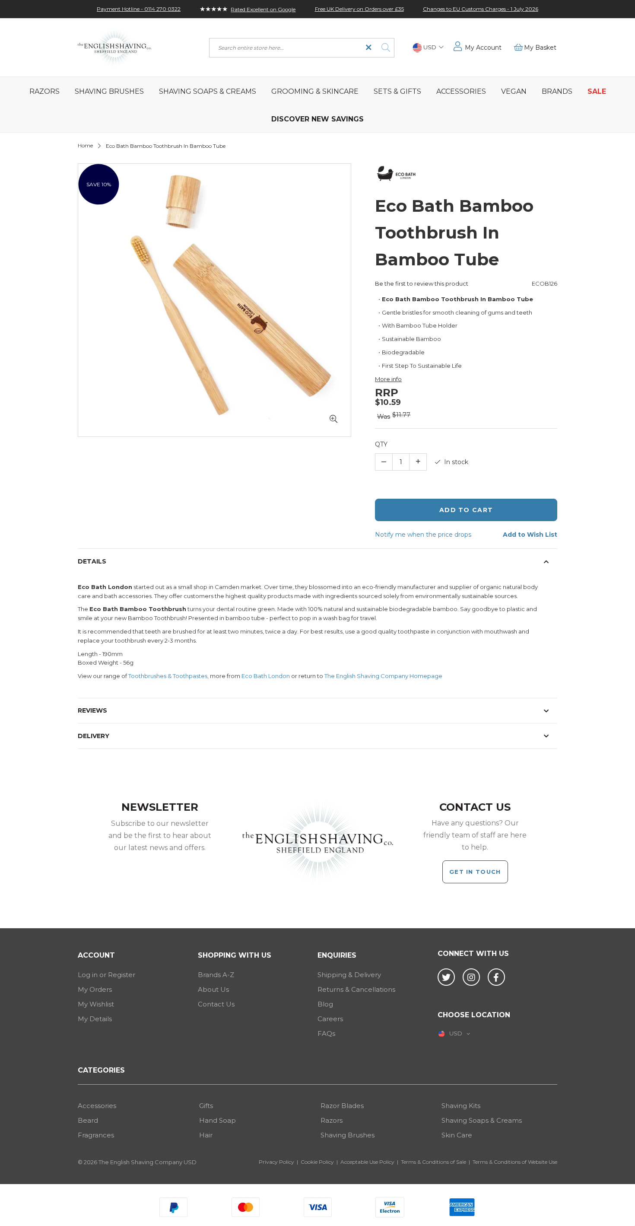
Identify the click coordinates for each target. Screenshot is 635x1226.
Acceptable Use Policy (367, 1162)
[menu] (317, 104)
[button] (428, 48)
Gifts (206, 1106)
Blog (325, 1004)
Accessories (97, 1106)
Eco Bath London (265, 675)
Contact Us (216, 1004)
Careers (330, 1019)
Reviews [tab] (92, 710)
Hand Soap (217, 1120)
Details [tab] (92, 561)
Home (85, 145)
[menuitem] (44, 91)
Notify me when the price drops (423, 534)
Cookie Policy (317, 1162)
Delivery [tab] (93, 736)
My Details (95, 1019)
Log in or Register (106, 975)
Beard (88, 1120)
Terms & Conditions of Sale (433, 1162)
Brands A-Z (216, 975)
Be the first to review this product (421, 283)
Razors (332, 1120)
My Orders (95, 989)
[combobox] (301, 47)
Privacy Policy (276, 1162)
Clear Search (369, 47)
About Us (213, 989)
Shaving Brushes (348, 1135)
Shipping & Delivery (349, 975)
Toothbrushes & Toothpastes (167, 675)
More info (388, 379)
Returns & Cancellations (356, 989)
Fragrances (96, 1135)
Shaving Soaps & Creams (481, 1120)
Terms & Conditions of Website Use (515, 1162)
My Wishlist (96, 1004)
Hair (206, 1135)
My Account (483, 47)
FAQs (326, 1033)
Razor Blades (342, 1106)
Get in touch (475, 871)
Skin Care (456, 1135)
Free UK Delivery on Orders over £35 (359, 9)
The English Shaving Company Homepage (383, 675)
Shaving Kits (460, 1106)
